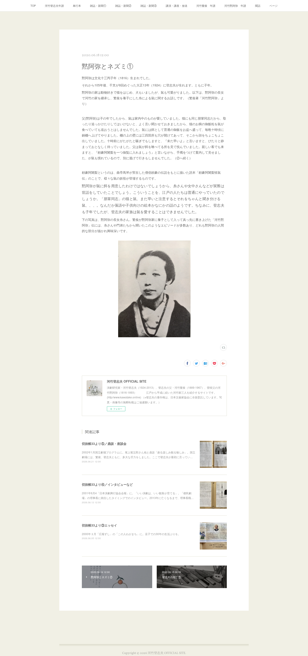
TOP (33, 5)
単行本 (77, 5)
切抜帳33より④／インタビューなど (107, 484)
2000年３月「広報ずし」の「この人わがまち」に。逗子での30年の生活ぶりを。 (131, 534)
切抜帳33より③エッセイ (99, 525)
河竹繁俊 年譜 (205, 5)
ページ (273, 5)
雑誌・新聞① (98, 5)
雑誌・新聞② (123, 5)
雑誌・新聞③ (148, 5)
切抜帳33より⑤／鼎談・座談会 (104, 443)
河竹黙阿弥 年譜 (235, 5)
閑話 (257, 5)
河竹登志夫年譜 (54, 5)
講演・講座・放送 (176, 5)
